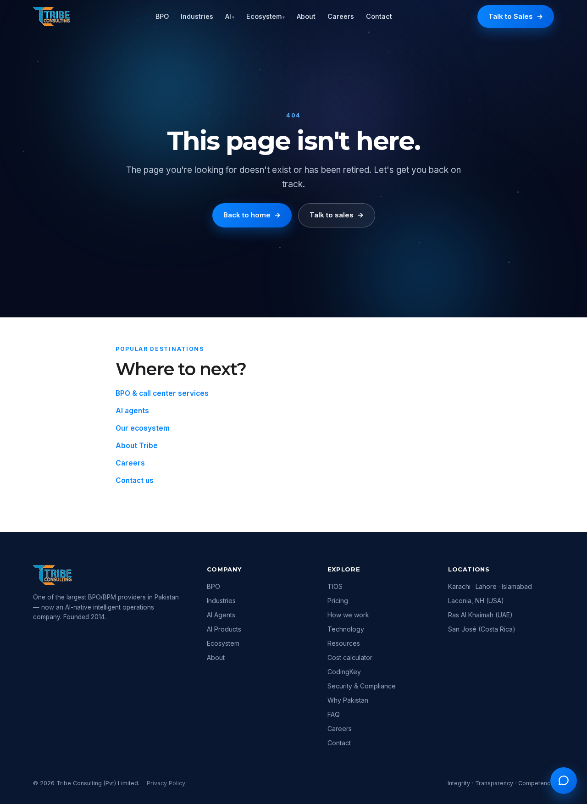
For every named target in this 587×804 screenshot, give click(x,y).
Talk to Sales (515, 16)
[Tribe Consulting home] (51, 16)
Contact (379, 16)
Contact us (135, 480)
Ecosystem (265, 16)
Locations (469, 569)
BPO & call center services (162, 393)
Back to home (252, 215)
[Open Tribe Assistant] (563, 780)
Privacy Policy (166, 783)
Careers (340, 16)
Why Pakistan (347, 700)
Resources (343, 643)
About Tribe (137, 445)
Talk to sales (337, 215)
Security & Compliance (361, 686)
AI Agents (221, 615)
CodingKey (344, 672)
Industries (197, 16)
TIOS (335, 586)
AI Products (224, 629)
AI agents (132, 410)
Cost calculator (349, 657)
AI (229, 16)
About (306, 16)
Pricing (337, 600)
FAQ (333, 714)
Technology (345, 629)
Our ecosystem (143, 428)
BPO (162, 16)
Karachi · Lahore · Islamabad (490, 586)
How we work (348, 615)
